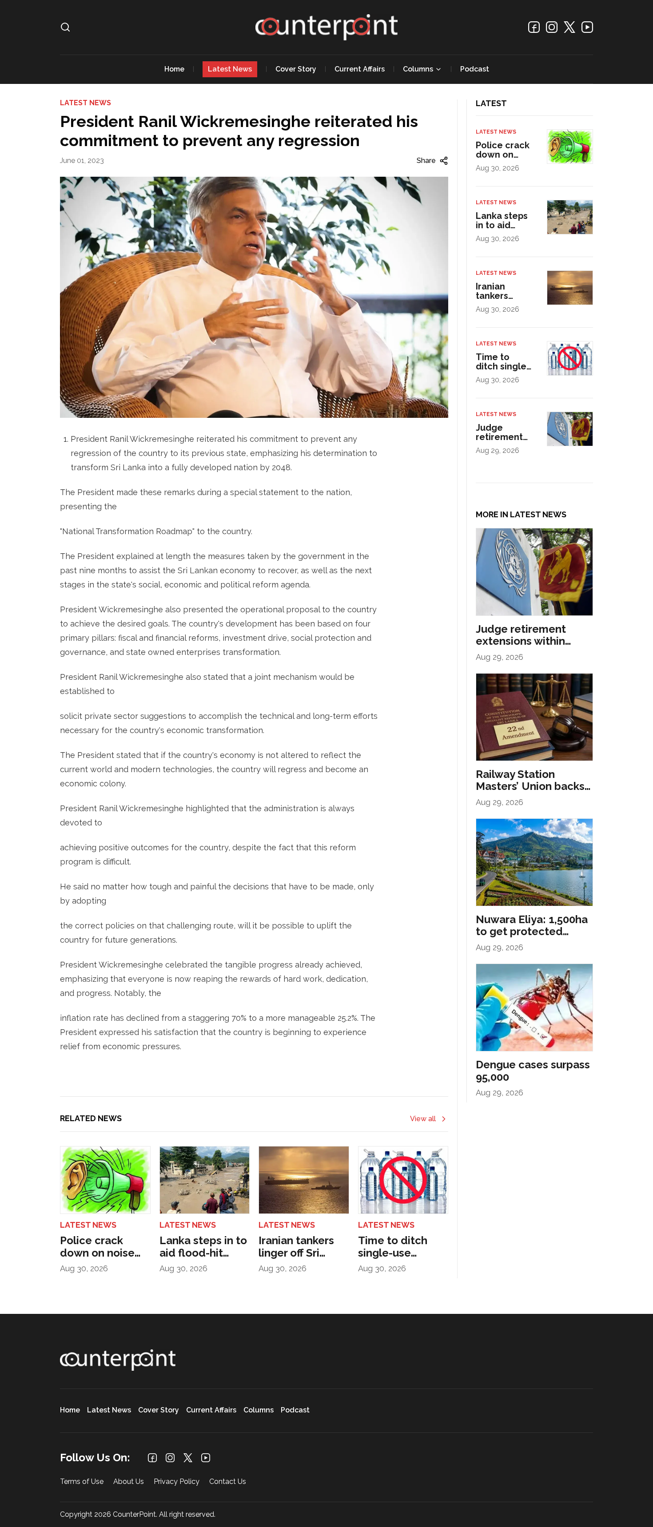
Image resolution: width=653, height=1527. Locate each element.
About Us (128, 1482)
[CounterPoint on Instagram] (551, 27)
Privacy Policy (176, 1482)
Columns (418, 69)
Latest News (230, 69)
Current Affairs (359, 69)
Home (174, 69)
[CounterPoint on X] (569, 27)
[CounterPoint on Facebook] (534, 27)
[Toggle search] (65, 27)
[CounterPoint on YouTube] (587, 27)
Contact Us (227, 1482)
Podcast (474, 69)
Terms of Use (82, 1482)
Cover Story (295, 69)
